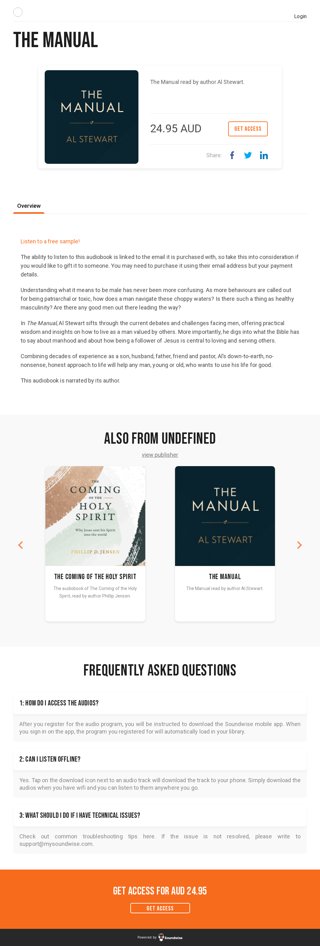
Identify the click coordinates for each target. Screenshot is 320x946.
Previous (21, 545)
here (149, 836)
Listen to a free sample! (50, 241)
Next (299, 545)
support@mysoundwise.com (55, 844)
